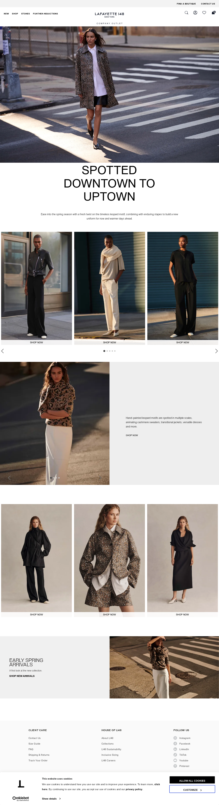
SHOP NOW (132, 435)
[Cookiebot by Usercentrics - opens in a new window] (21, 798)
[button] (6, 13)
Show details (49, 798)
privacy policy (134, 789)
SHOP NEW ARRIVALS (22, 675)
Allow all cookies (192, 780)
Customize (190, 790)
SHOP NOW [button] (36, 342)
